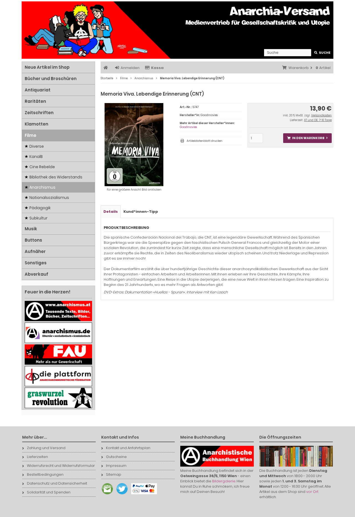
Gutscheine (116, 456)
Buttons (33, 240)
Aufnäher (35, 251)
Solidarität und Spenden (48, 492)
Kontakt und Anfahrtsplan (128, 448)
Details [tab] (110, 211)
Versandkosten (321, 115)
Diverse (36, 146)
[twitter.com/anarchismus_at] (121, 494)
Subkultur (38, 218)
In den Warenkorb (307, 138)
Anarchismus (42, 187)
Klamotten (36, 124)
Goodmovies (188, 127)
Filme (30, 135)
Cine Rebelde (42, 167)
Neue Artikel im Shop (47, 67)
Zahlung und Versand (46, 448)
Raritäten (35, 101)
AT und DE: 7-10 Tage (318, 120)
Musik (31, 229)
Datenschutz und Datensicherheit (57, 483)
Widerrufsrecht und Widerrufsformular (61, 465)
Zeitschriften (39, 113)
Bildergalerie (223, 481)
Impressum (116, 465)
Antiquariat (37, 90)
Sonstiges (36, 263)
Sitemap (113, 474)
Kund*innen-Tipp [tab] (140, 211)
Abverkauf (36, 274)
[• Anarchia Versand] (177, 30)
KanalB (36, 156)
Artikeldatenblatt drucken (204, 141)
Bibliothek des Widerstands (55, 177)
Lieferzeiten (37, 456)
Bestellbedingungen (45, 474)
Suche (322, 53)
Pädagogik (40, 208)
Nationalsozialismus (49, 197)
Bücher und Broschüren (51, 78)
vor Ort (312, 491)
